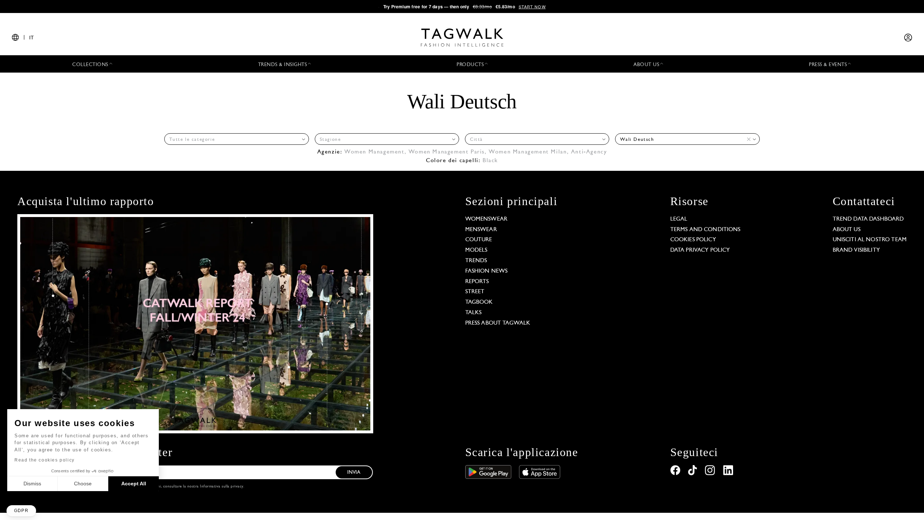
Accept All (133, 483)
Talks (473, 313)
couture (478, 240)
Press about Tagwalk (498, 323)
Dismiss (32, 483)
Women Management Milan (528, 152)
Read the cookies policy (44, 460)
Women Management (374, 152)
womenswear (486, 219)
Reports (477, 282)
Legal (679, 219)
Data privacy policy (700, 250)
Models (476, 250)
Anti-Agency (589, 152)
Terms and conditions (705, 230)
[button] (21, 510)
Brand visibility (856, 250)
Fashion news (486, 271)
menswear (481, 230)
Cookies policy (693, 240)
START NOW (532, 6)
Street (475, 292)
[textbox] (234, 139)
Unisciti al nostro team (870, 240)
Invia (354, 472)
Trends (476, 261)
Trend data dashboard (868, 219)
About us (846, 230)
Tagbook (479, 302)
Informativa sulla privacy (221, 487)
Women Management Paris (447, 152)
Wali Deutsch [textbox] (637, 139)
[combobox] (236, 139)
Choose (83, 483)
